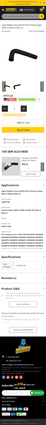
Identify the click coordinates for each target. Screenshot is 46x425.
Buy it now (23, 130)
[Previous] (5, 3)
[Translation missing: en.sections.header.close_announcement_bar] (44, 3)
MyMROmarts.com (7, 420)
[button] (24, 169)
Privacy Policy (22, 420)
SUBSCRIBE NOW (39, 393)
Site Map (15, 420)
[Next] (40, 3)
